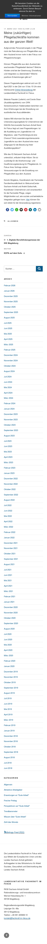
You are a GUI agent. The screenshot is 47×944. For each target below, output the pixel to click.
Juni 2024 (8, 382)
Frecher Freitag (10, 800)
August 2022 (9, 499)
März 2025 (8, 344)
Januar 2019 (9, 730)
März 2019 (8, 719)
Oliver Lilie (29, 29)
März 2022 (8, 526)
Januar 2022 (9, 537)
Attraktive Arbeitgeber (13, 789)
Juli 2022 (7, 505)
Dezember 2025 (11, 296)
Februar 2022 (9, 532)
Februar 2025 (9, 349)
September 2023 (11, 430)
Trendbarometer (10, 811)
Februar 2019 (9, 725)
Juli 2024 (7, 376)
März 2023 (8, 462)
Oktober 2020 (10, 617)
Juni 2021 (8, 575)
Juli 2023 (7, 441)
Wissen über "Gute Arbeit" (15, 816)
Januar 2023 (9, 473)
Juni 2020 (8, 639)
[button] (7, 209)
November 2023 (11, 419)
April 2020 (8, 650)
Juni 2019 (8, 703)
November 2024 (11, 360)
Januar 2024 (9, 408)
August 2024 (9, 371)
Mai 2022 (8, 516)
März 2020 (8, 655)
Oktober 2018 (10, 746)
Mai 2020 (8, 644)
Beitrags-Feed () (15, 832)
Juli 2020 (7, 634)
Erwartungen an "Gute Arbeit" (16, 795)
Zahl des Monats (11, 822)
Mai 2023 (8, 451)
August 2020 (9, 628)
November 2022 (11, 483)
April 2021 (8, 585)
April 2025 (8, 339)
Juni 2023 (8, 446)
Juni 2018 (8, 768)
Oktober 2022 (10, 489)
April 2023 (8, 457)
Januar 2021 (9, 601)
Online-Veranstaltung (24, 89)
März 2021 (8, 591)
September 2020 (11, 623)
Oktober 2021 (10, 553)
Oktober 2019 (10, 682)
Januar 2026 (9, 290)
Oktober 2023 (10, 424)
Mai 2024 (8, 387)
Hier (28, 199)
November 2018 (11, 741)
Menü (24, 19)
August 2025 (9, 317)
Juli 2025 (7, 322)
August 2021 (9, 564)
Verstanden (12, 16)
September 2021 (11, 558)
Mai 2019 (8, 709)
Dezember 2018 (11, 736)
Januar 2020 (9, 666)
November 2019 (11, 677)
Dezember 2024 (11, 355)
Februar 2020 (9, 660)
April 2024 (8, 392)
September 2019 (11, 687)
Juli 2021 (7, 569)
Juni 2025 (8, 328)
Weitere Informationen (31, 16)
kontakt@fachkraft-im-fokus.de (17, 918)
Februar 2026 (9, 285)
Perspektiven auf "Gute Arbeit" (17, 805)
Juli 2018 (7, 762)
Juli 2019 (7, 698)
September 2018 (11, 752)
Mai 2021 (8, 580)
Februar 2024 (9, 403)
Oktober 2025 (10, 306)
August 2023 (9, 435)
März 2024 (8, 398)
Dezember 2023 (11, 414)
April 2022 (8, 521)
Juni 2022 (8, 510)
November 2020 (11, 612)
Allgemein (13, 221)
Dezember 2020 (11, 607)
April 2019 (8, 714)
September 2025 (11, 312)
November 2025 (11, 301)
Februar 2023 (9, 467)
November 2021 (11, 548)
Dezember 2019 (11, 671)
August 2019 (9, 693)
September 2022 (11, 494)
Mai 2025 (8, 333)
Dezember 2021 (11, 542)
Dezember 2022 (11, 478)
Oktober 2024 (10, 365)
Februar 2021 (9, 596)
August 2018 (9, 757)
